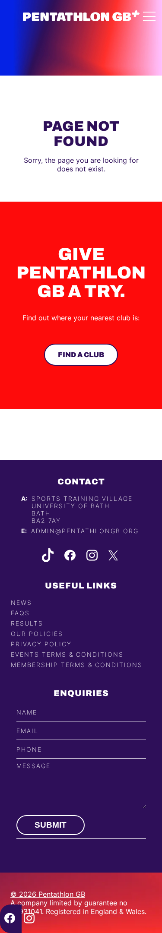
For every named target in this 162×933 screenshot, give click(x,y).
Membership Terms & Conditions (77, 664)
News (21, 602)
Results (27, 623)
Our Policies (37, 633)
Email (27, 730)
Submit (51, 824)
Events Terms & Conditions (67, 654)
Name (26, 712)
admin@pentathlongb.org (85, 530)
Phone (29, 749)
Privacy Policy (41, 644)
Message (33, 765)
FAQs (20, 613)
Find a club (81, 354)
